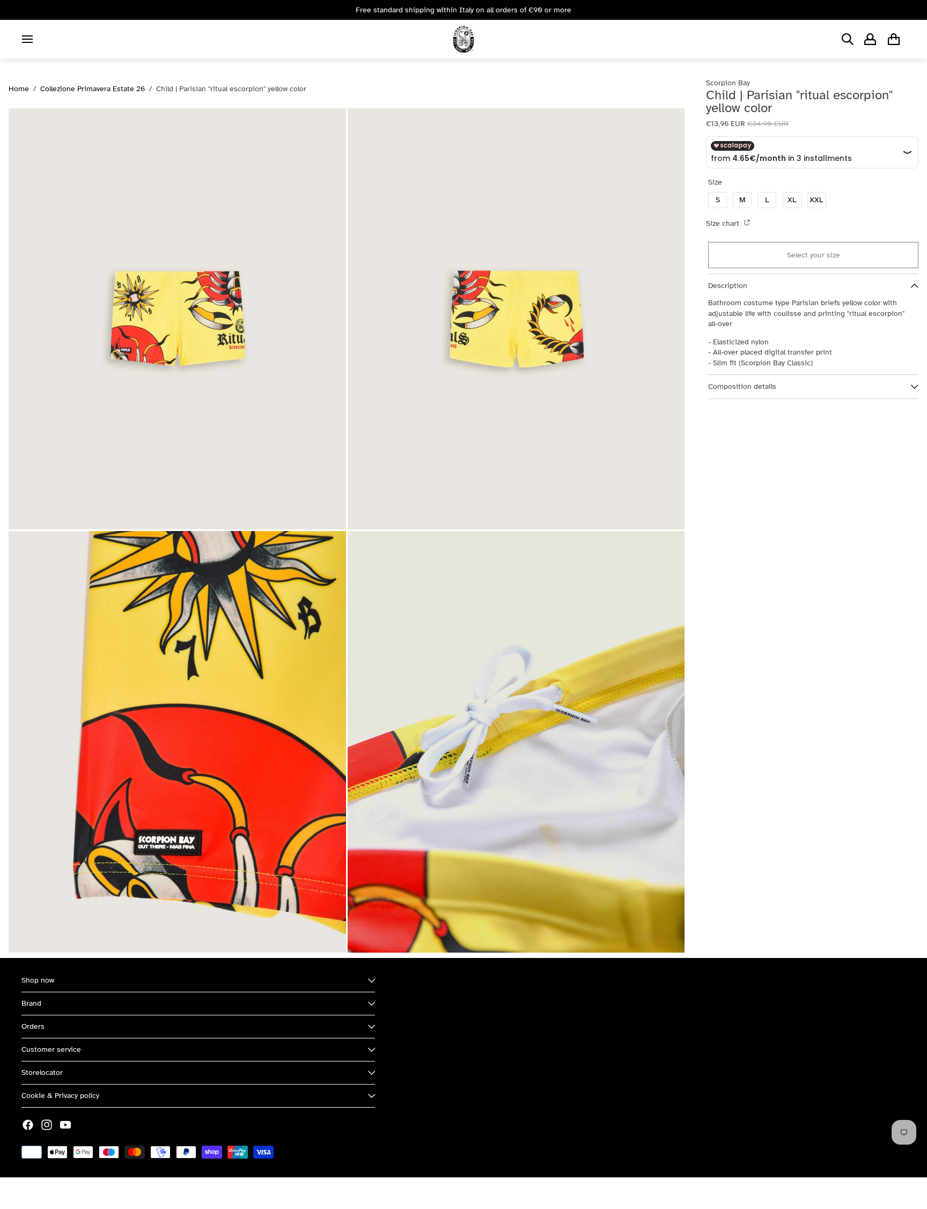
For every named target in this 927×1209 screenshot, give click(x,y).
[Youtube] (65, 1124)
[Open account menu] (870, 39)
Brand (31, 1003)
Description (727, 285)
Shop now (37, 980)
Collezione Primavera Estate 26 (92, 88)
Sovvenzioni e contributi (140, 1193)
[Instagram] (46, 1124)
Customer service (51, 1049)
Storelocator (42, 1072)
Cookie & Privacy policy (60, 1095)
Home (19, 88)
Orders (33, 1026)
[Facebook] (27, 1124)
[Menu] (27, 39)
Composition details (742, 386)
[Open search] (847, 39)
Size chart (723, 223)
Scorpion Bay (71, 1193)
